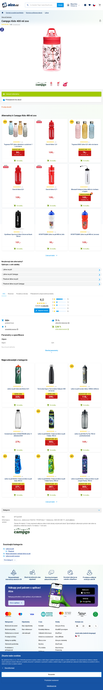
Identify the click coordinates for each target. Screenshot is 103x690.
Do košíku (20, 161)
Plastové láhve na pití (10, 279)
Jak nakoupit (26, 633)
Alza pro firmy (60, 626)
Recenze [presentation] (11, 294)
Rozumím (51, 674)
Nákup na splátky (10, 640)
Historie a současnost (46, 637)
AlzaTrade (58, 644)
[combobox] (41, 5)
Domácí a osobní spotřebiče (14, 13)
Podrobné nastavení (51, 680)
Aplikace (41, 651)
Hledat (60, 5)
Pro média (42, 647)
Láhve (47, 13)
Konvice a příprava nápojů (34, 13)
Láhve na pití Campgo (10, 274)
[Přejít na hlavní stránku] (10, 5)
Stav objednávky (27, 626)
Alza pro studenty (61, 640)
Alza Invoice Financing (59, 649)
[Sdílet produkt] (100, 20)
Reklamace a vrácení (12, 633)
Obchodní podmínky (11, 644)
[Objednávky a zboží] (85, 5)
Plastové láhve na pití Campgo (13, 284)
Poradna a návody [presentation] (22, 294)
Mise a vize (42, 640)
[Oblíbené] (89, 5)
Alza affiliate (59, 637)
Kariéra (41, 644)
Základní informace (45, 633)
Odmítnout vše (51, 686)
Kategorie (6, 510)
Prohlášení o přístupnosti (9, 649)
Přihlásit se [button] (74, 6)
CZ (79, 636)
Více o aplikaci (15, 603)
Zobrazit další (50, 255)
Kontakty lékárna (44, 629)
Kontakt (41, 626)
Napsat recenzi (43, 310)
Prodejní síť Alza (10, 637)
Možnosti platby (10, 629)
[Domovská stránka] (2, 13)
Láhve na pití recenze (13, 556)
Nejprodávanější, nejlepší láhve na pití (18, 553)
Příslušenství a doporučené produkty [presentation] (42, 294)
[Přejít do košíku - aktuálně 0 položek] (99, 5)
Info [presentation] (4, 294)
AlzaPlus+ (58, 633)
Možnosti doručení (11, 626)
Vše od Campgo (7, 17)
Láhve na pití (7, 270)
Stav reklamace (27, 629)
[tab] (4, 293)
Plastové (11, 551)
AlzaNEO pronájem (61, 629)
